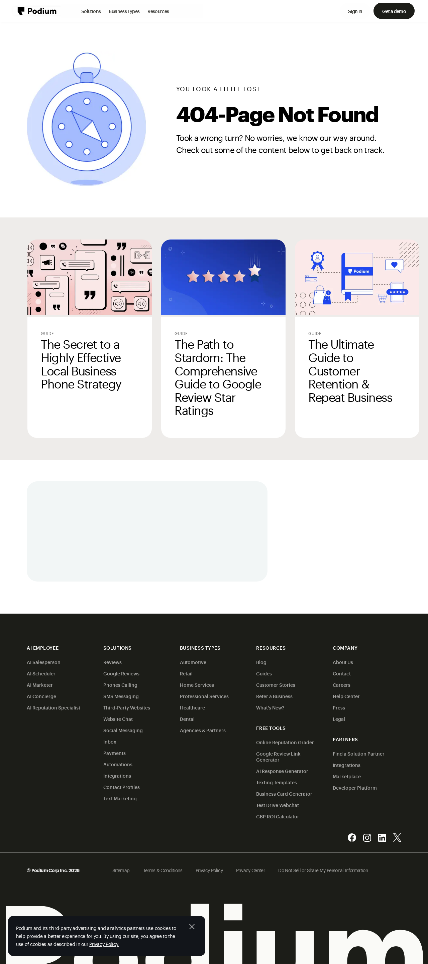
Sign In (355, 11)
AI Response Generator (282, 771)
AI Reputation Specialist (53, 707)
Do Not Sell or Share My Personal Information (323, 870)
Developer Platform (355, 787)
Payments (114, 753)
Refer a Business (274, 696)
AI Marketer (40, 684)
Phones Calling (120, 684)
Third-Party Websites (126, 707)
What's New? (270, 707)
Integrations (117, 775)
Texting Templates (276, 782)
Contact (342, 673)
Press (339, 707)
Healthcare (192, 707)
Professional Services (204, 696)
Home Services (197, 684)
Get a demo (394, 11)
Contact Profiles (121, 787)
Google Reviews (121, 673)
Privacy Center (250, 870)
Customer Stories (275, 684)
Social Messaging (123, 730)
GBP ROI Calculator (277, 816)
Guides (264, 673)
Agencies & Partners (203, 730)
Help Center (346, 696)
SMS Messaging (121, 696)
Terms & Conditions (162, 870)
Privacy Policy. (104, 944)
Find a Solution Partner (359, 753)
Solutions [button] (91, 11)
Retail (186, 673)
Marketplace (347, 776)
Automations (117, 764)
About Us (343, 662)
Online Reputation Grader (285, 742)
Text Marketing (120, 798)
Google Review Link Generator (278, 756)
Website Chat (118, 718)
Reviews (112, 662)
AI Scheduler (41, 673)
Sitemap (121, 870)
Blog (261, 662)
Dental (187, 718)
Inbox (109, 741)
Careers (341, 684)
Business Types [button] (124, 11)
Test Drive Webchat (277, 805)
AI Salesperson (44, 662)
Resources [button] (158, 11)
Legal (339, 718)
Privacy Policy (209, 870)
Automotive (193, 662)
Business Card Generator (284, 793)
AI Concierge (41, 696)
